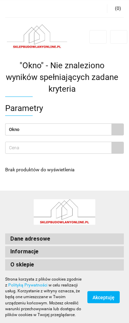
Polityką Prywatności (27, 285)
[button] (115, 8)
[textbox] (58, 147)
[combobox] (64, 148)
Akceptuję (104, 297)
